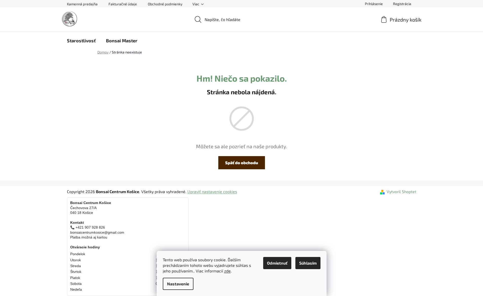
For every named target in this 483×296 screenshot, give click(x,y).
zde (227, 270)
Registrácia (402, 4)
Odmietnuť (277, 263)
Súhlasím (308, 263)
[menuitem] (81, 40)
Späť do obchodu (241, 162)
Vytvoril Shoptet (401, 191)
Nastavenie (178, 283)
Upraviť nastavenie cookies (212, 191)
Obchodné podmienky (165, 4)
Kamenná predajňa (82, 4)
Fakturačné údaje (123, 4)
